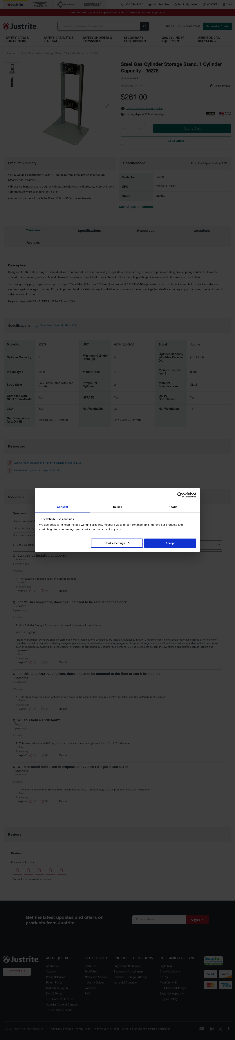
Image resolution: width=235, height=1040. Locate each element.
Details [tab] (117, 506)
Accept (170, 543)
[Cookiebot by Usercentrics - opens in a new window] (180, 495)
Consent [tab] (62, 506)
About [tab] (173, 506)
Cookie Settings (115, 543)
